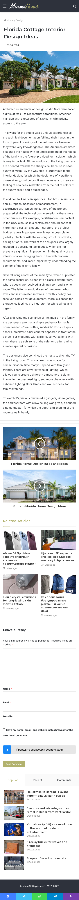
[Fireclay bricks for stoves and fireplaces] (14, 847)
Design (20, 20)
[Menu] (4, 7)
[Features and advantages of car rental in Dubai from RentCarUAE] (14, 813)
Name (7, 688)
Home (10, 20)
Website (7, 716)
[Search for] (74, 7)
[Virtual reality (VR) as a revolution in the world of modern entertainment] (14, 829)
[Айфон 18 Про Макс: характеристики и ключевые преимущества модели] (20, 540)
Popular (13, 780)
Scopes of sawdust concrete (46, 858)
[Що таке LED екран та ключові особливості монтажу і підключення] (58, 540)
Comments (64, 780)
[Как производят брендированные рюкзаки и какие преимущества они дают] (58, 584)
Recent (37, 780)
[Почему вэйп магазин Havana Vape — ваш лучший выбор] (14, 797)
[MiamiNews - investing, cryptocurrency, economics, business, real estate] (24, 6)
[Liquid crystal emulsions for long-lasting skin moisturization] (20, 584)
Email (7, 702)
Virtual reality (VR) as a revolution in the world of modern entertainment (49, 828)
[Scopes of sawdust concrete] (14, 863)
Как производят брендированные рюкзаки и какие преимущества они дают (55, 604)
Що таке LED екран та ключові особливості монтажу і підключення (57, 557)
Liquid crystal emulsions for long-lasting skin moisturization (19, 600)
